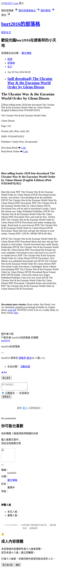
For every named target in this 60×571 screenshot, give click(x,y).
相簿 (9, 59)
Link (23, 147)
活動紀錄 (25, 366)
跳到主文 (6, 32)
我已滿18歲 (7, 565)
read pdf (12, 310)
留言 (29, 358)
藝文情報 (26, 53)
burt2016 (5, 340)
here (16, 312)
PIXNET (14, 525)
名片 (9, 66)
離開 (18, 565)
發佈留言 (6, 397)
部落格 (11, 63)
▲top (4, 372)
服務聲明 (34, 528)
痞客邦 (22, 358)
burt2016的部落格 (20, 24)
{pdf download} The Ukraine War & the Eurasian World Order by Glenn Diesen (29, 83)
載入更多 (6, 378)
